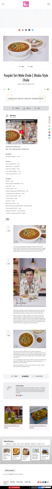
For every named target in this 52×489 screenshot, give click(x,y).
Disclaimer (12, 482)
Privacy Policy (20, 482)
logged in (11, 474)
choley (22, 443)
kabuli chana (33, 443)
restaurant (39, 443)
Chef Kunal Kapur (39, 376)
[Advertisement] (26, 18)
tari (43, 443)
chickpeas (14, 443)
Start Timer (40, 487)
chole (18, 443)
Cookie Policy (27, 482)
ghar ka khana (27, 443)
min (35, 487)
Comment (16, 376)
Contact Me (6, 482)
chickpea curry (8, 443)
